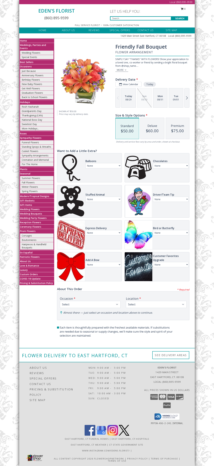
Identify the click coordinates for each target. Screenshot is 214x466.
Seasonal (25, 173)
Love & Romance (29, 265)
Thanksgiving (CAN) (32, 115)
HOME (42, 30)
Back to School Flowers (34, 97)
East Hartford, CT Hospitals (130, 438)
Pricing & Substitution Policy (36, 283)
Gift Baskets (27, 200)
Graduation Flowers (32, 92)
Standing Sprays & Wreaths (36, 146)
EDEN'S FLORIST (56, 11)
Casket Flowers (30, 151)
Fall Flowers (28, 182)
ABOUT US (68, 30)
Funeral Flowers (30, 142)
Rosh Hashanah (30, 106)
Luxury (24, 270)
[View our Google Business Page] (101, 434)
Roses (23, 133)
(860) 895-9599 (184, 2)
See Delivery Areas (171, 355)
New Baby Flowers (32, 84)
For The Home (30, 164)
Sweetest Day (29, 124)
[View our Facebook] (90, 434)
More (120, 69)
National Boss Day (32, 119)
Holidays (25, 102)
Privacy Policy (137, 458)
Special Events (29, 57)
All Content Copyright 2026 (73, 458)
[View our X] (124, 434)
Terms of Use (117, 460)
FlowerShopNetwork (109, 458)
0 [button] (185, 8)
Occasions (26, 66)
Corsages (27, 235)
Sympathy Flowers (30, 137)
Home (23, 40)
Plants (23, 169)
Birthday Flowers (31, 79)
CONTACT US (146, 30)
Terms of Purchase (164, 458)
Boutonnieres (29, 240)
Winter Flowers (30, 186)
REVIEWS (94, 30)
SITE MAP (171, 30)
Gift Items (26, 205)
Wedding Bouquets (31, 213)
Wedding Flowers (31, 52)
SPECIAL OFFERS (120, 30)
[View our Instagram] (112, 434)
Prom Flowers (27, 231)
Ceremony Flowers (30, 226)
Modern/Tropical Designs (34, 196)
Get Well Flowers (31, 88)
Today (149, 84)
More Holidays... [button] (30, 128)
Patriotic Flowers (29, 256)
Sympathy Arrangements (35, 155)
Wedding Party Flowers (33, 218)
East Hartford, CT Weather (88, 444)
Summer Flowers (31, 178)
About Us (25, 261)
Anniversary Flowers (32, 75)
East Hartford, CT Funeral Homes (87, 438)
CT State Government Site (126, 444)
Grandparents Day (31, 111)
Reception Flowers (30, 222)
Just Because (29, 71)
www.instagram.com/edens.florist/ (106, 450)
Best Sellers (26, 62)
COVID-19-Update (30, 278)
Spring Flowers (30, 191)
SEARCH (179, 18)
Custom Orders (29, 274)
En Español (26, 252)
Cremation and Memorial (35, 159)
